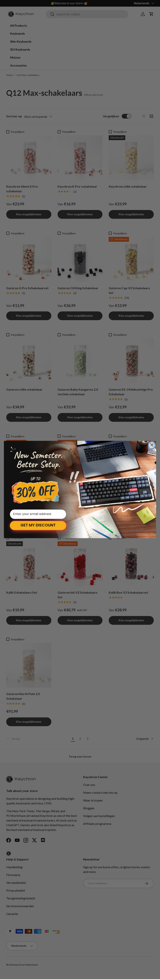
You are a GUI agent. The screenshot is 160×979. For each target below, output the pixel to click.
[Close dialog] (151, 445)
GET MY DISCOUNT (38, 525)
